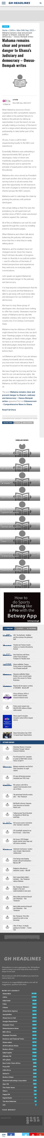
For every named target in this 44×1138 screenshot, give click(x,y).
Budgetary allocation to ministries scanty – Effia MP (21, 869)
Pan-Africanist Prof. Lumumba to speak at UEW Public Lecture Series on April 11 (22, 759)
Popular (9, 628)
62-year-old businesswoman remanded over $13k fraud (22, 777)
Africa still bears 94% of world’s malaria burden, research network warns (21, 696)
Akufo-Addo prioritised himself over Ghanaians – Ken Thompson (22, 899)
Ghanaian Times (8, 1025)
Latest (20, 628)
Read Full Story (9, 410)
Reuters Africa (8, 1049)
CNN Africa (7, 1070)
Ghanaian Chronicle (10, 1035)
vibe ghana (7, 1060)
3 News (5, 1007)
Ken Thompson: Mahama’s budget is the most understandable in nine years (22, 889)
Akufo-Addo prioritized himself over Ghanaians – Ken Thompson (22, 908)
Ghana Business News (11, 1028)
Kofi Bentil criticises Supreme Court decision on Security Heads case (22, 805)
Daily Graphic (7, 1053)
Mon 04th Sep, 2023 (25, 30)
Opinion (17, 422)
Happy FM (6, 1094)
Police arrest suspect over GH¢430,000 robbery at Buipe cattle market (22, 708)
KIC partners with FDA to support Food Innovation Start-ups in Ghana (22, 787)
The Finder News (9, 1087)
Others (5, 1091)
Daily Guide (7, 1001)
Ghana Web (7, 994)
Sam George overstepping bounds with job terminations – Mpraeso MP (22, 861)
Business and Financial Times (13, 1039)
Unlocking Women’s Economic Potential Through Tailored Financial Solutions (22, 749)
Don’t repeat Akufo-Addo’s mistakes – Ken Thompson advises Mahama (21, 879)
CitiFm (12, 30)
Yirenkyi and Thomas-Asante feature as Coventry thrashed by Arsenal (23, 647)
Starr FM (6, 1084)
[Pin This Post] (33, 1134)
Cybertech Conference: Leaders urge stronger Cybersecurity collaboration (22, 851)
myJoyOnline (7, 1014)
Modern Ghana (8, 1077)
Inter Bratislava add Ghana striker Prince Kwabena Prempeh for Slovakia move (21, 657)
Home (4, 30)
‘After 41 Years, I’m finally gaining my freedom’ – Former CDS (22, 928)
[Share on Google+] (40, 1134)
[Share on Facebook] (11, 1134)
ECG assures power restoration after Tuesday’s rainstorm (22, 824)
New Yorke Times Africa (11, 1063)
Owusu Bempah (27, 422)
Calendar (32, 628)
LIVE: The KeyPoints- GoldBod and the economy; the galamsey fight (22, 637)
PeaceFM (6, 1067)
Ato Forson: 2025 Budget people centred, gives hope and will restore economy (22, 841)
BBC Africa (7, 1032)
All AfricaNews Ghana (10, 1046)
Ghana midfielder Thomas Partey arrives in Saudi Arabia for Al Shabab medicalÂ (22, 666)
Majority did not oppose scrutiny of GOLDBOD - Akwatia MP (23, 687)
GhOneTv (6, 1074)
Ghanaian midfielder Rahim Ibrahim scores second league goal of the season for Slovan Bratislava (22, 677)
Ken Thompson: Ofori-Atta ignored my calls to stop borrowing (21, 918)
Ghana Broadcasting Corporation (15, 1080)
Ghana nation (7, 1042)
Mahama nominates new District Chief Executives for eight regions (23, 769)
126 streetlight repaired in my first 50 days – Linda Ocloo (22, 832)
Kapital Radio (7, 1098)
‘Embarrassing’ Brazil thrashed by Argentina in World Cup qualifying (22, 815)
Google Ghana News (10, 1021)
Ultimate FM (7, 1056)
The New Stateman (9, 1101)
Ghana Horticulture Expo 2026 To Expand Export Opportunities (22, 734)
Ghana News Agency (10, 1011)
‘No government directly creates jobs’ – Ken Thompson (23, 796)
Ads (4, 1105)
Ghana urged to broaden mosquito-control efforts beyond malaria (23, 718)
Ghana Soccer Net (9, 1018)
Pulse (5, 1004)
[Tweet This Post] (25, 1134)
